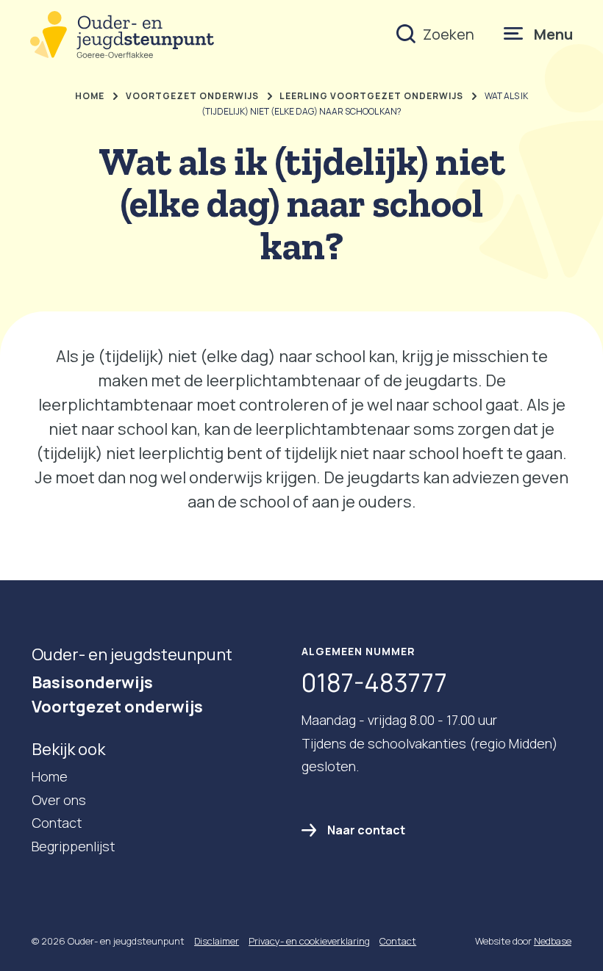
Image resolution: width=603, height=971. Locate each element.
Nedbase (552, 940)
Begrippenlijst (73, 846)
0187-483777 (374, 682)
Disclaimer (216, 940)
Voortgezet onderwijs (117, 707)
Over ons (59, 800)
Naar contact (366, 830)
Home (50, 776)
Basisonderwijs (92, 682)
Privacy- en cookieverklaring (309, 940)
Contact (57, 822)
